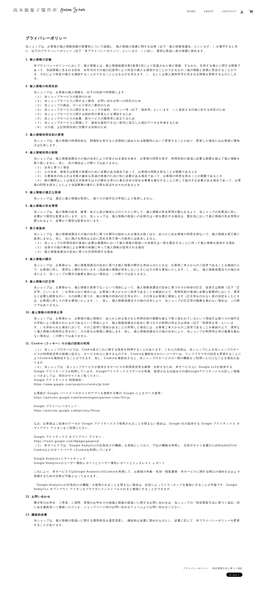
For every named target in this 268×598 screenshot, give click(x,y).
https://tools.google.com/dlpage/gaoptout (66, 441)
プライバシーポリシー (195, 568)
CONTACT (229, 11)
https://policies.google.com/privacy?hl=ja (67, 410)
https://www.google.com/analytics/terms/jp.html (72, 384)
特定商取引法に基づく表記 (227, 568)
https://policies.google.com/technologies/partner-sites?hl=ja (82, 397)
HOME (191, 11)
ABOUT (209, 11)
